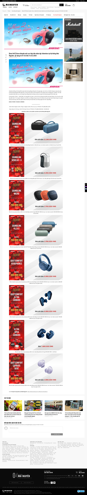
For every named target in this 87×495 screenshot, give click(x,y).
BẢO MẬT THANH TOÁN (54, 487)
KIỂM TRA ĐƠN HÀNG (15, 482)
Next (84, 409)
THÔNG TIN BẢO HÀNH (27, 482)
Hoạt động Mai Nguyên (57, 14)
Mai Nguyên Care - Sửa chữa (69, 14)
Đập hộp (24, 14)
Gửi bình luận (57, 434)
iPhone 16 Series (34, 7)
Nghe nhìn (6, 14)
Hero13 (37, 8)
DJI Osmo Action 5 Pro (44, 8)
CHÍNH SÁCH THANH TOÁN (33, 487)
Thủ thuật (30, 14)
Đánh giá (19, 14)
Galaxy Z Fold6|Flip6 (42, 7)
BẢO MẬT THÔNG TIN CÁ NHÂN (64, 487)
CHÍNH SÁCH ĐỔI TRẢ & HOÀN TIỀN (23, 487)
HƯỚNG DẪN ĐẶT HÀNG (13, 487)
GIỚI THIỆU (4, 487)
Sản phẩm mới (13, 14)
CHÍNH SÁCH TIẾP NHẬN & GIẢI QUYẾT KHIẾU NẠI (77, 487)
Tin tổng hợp (48, 14)
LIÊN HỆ (8, 487)
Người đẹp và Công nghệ (39, 14)
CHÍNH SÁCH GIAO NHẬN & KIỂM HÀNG (44, 487)
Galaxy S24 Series (50, 7)
